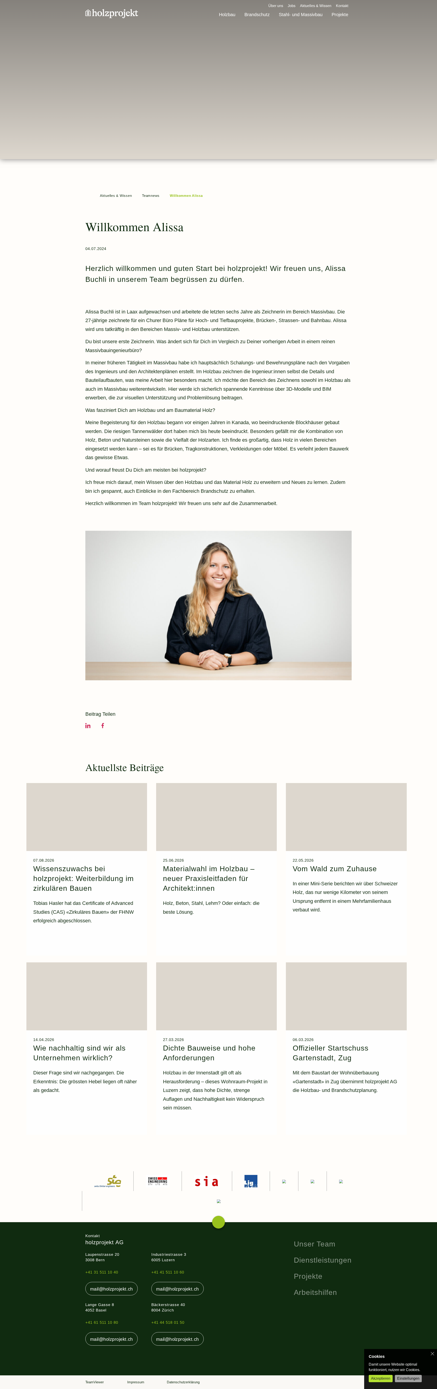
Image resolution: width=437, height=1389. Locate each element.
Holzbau (227, 14)
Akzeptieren (380, 1378)
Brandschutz (257, 14)
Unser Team (314, 1244)
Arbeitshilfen (315, 1292)
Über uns (275, 6)
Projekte (340, 14)
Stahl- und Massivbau (301, 14)
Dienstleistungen (323, 1260)
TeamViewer (94, 1382)
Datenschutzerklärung (183, 1382)
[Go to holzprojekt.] (87, 196)
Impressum (135, 1382)
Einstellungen (408, 1378)
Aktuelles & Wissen (315, 6)
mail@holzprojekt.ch (111, 1288)
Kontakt (342, 6)
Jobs (291, 6)
